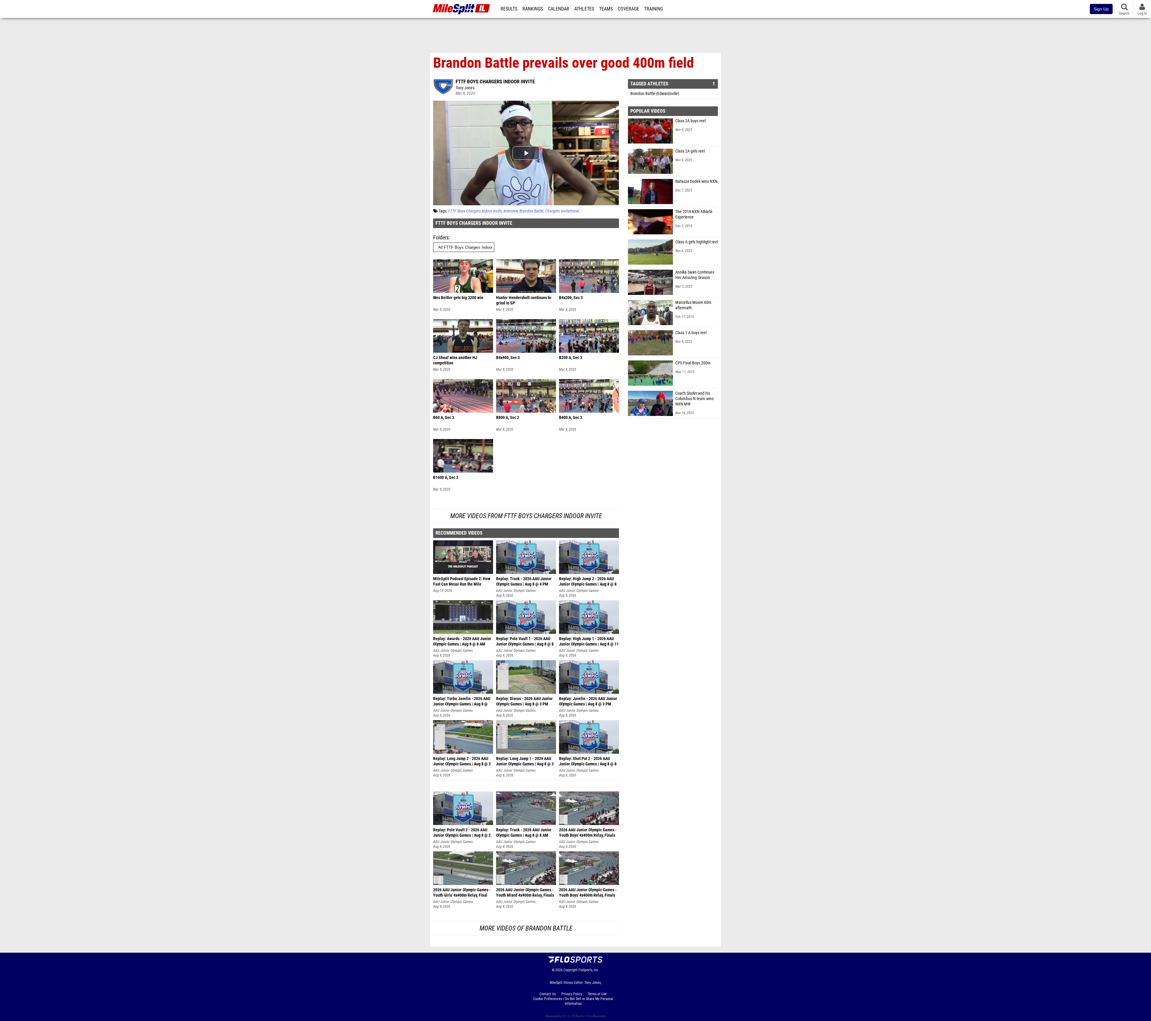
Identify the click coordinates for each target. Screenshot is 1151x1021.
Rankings (532, 9)
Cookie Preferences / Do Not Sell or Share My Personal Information (573, 1001)
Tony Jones (465, 88)
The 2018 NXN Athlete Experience (693, 214)
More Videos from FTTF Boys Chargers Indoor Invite (526, 516)
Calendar (558, 9)
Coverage (628, 9)
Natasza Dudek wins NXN (696, 181)
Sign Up (1101, 9)
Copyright (571, 970)
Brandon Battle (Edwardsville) (654, 93)
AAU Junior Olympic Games (516, 591)
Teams (606, 9)
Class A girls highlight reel (696, 242)
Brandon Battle (531, 211)
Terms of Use (597, 994)
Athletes (584, 9)
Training (653, 9)
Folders (441, 237)
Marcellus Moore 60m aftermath (693, 305)
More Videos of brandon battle (526, 928)
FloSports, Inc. (588, 970)
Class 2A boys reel (690, 120)
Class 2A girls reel (690, 151)
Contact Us (548, 994)
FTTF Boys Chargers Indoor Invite (495, 82)
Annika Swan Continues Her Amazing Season (694, 275)
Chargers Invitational (562, 211)
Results (509, 9)
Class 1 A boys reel (690, 332)
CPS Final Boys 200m (693, 363)
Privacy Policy (571, 994)
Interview (511, 211)
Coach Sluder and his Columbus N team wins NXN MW (694, 399)
